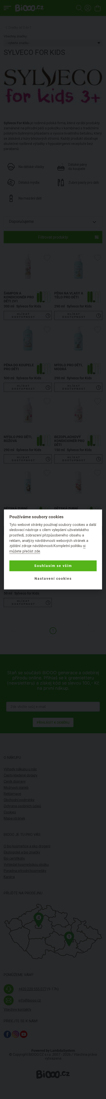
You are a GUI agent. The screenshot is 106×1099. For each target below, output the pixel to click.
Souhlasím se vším (53, 566)
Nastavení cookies (53, 578)
